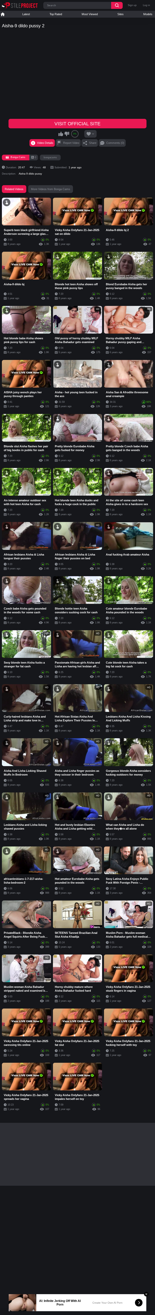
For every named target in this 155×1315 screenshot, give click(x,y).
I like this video (60, 133)
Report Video (71, 142)
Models (147, 14)
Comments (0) (115, 142)
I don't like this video (66, 133)
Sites (120, 14)
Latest (26, 14)
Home (2, 14)
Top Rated (56, 14)
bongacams (50, 157)
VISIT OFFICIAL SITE (77, 123)
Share (92, 142)
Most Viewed (90, 14)
